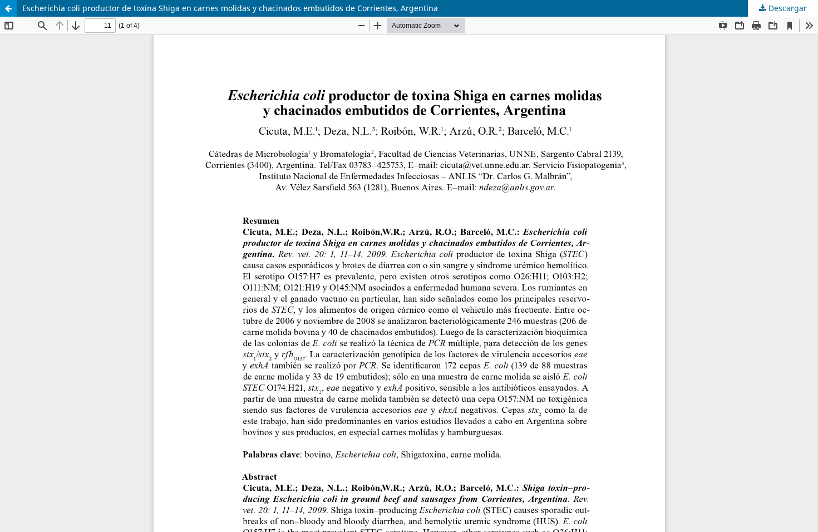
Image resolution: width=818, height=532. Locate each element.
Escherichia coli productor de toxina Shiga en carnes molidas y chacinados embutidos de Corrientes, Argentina (230, 8)
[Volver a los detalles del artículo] (8, 8)
